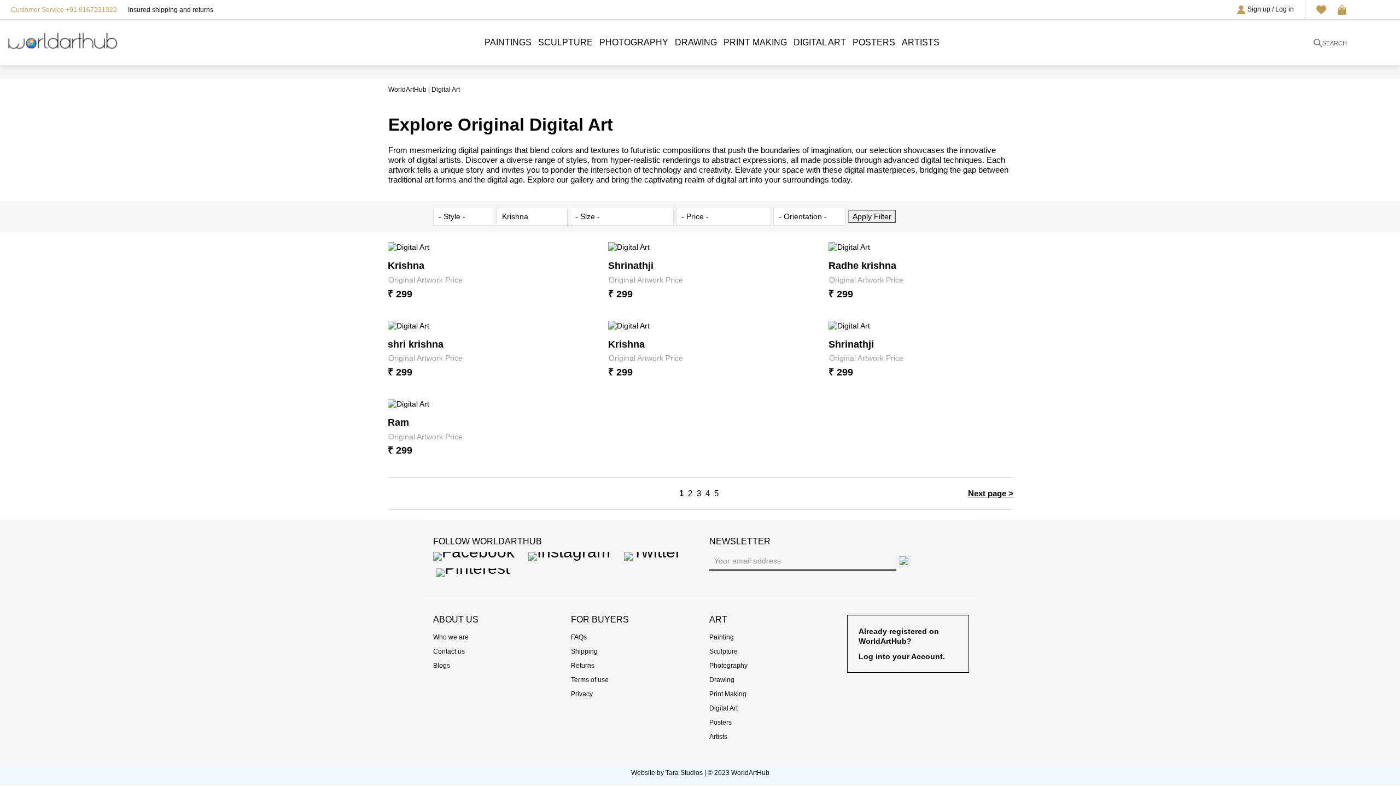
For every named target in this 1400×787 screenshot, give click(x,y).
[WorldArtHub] (63, 38)
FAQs (579, 637)
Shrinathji (631, 265)
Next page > (990, 493)
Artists (921, 42)
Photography (633, 42)
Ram (398, 422)
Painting (721, 637)
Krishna (406, 265)
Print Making (755, 42)
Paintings (508, 42)
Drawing (696, 42)
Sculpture (565, 42)
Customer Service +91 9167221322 (64, 10)
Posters (874, 42)
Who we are (451, 637)
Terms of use (590, 680)
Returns (582, 665)
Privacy (582, 694)
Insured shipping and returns (170, 10)
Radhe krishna (862, 265)
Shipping (584, 651)
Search (1334, 43)
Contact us (449, 651)
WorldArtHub (407, 89)
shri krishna (416, 344)
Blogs (441, 665)
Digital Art (820, 42)
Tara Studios (684, 773)
